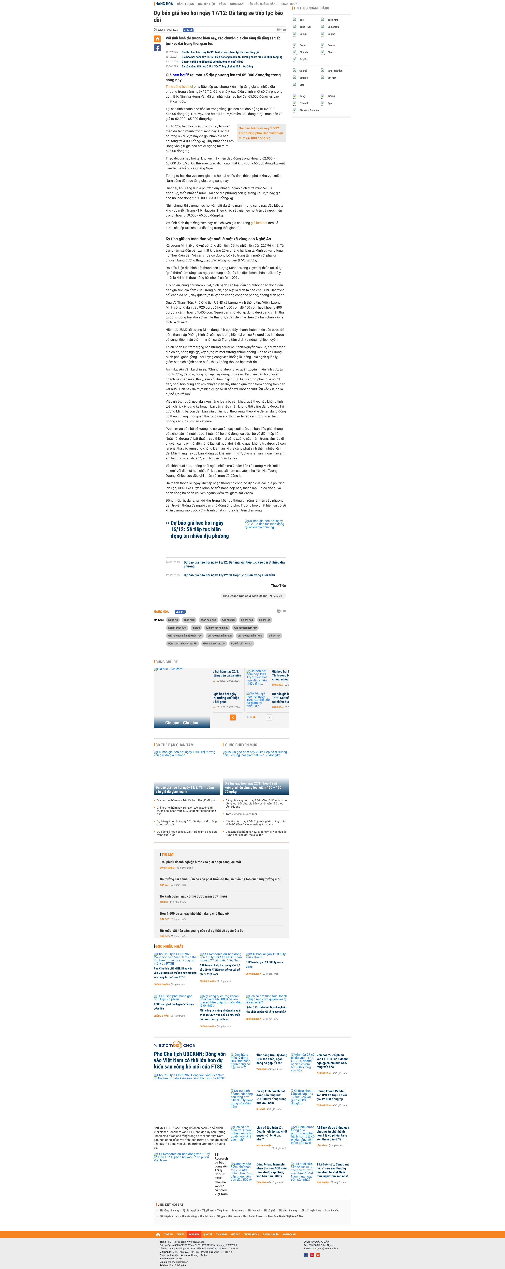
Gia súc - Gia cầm (181, 723)
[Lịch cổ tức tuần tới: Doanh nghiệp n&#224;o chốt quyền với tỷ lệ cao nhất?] (267, 999)
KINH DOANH (289, 1234)
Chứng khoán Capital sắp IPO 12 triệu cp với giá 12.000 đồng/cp (332, 1095)
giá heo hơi (259, 223)
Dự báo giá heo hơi (241, 643)
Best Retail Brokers (254, 1216)
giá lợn (196, 627)
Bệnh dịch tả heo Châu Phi (182, 643)
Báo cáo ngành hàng (262, 4)
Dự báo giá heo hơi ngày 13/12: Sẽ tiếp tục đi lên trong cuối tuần (229, 575)
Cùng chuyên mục (241, 745)
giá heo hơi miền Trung (250, 635)
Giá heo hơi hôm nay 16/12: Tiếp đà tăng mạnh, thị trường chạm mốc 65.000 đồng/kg (232, 57)
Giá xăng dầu (332, 1210)
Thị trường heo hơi (180, 87)
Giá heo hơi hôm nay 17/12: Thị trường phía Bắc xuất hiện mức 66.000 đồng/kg (261, 133)
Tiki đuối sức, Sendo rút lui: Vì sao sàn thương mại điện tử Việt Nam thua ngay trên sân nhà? (333, 1170)
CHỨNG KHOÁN (251, 1234)
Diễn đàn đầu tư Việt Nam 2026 (285, 1216)
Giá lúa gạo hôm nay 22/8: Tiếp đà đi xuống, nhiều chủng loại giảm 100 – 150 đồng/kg (253, 787)
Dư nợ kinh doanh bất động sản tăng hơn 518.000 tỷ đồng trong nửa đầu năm (271, 1097)
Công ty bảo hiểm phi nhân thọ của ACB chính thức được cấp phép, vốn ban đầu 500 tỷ (272, 1170)
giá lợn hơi (274, 635)
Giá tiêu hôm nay (288, 1210)
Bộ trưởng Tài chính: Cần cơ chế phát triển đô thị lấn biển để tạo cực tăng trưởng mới (220, 879)
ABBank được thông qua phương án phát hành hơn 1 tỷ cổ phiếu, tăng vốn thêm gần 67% (333, 1133)
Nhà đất (164, 885)
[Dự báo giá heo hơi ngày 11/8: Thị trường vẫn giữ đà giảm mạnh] (187, 773)
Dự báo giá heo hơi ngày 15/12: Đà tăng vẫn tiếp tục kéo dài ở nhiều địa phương (234, 564)
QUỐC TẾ (207, 1234)
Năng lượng (185, 4)
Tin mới (168, 854)
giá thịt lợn (264, 619)
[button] (233, 717)
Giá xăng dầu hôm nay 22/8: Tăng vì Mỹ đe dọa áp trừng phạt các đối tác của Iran (256, 833)
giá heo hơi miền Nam (220, 635)
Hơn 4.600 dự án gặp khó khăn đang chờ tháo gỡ (194, 914)
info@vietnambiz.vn (177, 1262)
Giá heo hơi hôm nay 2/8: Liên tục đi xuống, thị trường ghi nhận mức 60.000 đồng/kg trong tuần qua (186, 811)
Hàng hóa (164, 3)
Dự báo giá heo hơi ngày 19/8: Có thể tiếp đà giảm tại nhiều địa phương (264, 698)
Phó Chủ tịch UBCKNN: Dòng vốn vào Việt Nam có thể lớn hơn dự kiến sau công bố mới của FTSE (175, 973)
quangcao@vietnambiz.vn (325, 1248)
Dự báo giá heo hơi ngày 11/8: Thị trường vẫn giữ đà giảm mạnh (185, 790)
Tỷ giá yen (222, 1210)
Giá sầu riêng (189, 1216)
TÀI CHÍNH (221, 1234)
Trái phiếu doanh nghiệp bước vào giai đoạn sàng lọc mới (200, 862)
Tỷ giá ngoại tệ (191, 1210)
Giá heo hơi (228, 619)
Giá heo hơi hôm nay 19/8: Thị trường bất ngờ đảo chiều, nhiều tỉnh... (264, 675)
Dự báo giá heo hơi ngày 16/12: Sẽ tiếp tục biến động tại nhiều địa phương (200, 529)
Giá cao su (234, 1216)
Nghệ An (173, 619)
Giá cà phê (269, 1210)
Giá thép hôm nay (169, 1216)
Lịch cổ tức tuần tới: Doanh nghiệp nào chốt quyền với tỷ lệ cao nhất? (266, 1009)
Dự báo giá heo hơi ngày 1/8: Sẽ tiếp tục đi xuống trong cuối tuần (187, 823)
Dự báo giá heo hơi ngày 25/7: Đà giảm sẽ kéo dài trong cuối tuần (187, 833)
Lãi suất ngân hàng (311, 1210)
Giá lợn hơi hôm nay (217, 627)
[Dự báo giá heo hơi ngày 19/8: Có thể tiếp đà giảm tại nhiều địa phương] (233, 700)
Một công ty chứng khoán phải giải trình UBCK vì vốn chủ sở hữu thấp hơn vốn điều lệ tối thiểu (220, 1015)
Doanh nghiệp (167, 867)
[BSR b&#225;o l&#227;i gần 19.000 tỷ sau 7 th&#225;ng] (267, 956)
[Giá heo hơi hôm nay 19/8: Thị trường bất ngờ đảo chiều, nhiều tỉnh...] (233, 677)
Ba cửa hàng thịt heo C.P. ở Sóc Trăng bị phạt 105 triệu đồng (217, 66)
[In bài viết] (280, 29)
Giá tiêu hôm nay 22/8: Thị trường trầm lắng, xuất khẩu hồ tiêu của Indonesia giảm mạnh (255, 823)
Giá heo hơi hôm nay (245, 627)
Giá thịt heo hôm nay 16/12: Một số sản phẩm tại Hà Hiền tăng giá (220, 52)
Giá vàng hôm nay (169, 1210)
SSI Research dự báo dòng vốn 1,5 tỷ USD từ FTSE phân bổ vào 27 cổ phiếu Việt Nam (220, 970)
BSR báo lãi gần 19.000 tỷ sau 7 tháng (264, 964)
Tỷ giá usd (208, 1210)
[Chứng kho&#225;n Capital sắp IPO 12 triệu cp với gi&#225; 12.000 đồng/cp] (303, 1097)
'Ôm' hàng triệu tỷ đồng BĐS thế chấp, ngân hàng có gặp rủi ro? (271, 1059)
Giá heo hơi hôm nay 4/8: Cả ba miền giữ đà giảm (187, 800)
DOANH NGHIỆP (271, 1234)
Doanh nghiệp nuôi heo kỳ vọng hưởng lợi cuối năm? (212, 61)
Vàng (222, 4)
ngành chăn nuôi (177, 627)
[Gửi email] (284, 30)
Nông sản (237, 4)
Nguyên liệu (206, 4)
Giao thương (290, 4)
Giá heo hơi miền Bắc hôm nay (185, 635)
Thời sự (164, 902)
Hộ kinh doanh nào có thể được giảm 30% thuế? (193, 896)
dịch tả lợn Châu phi (214, 643)
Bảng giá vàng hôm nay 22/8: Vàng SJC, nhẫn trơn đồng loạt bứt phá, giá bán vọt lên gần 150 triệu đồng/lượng (256, 803)
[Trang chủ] (157, 38)
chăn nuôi (189, 619)
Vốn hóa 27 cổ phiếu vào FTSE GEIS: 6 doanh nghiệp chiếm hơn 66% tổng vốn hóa (332, 1061)
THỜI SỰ (168, 1234)
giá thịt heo (247, 619)
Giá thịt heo (206, 1216)
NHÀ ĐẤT (235, 1234)
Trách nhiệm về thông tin (173, 1265)
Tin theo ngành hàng (311, 8)
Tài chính (261, 1069)
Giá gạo (220, 1216)
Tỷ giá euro (238, 1210)
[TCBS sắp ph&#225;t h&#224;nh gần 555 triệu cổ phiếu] (175, 998)
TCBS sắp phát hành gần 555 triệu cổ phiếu (174, 1006)
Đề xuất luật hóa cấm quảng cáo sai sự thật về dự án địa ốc (201, 931)
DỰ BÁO (181, 1234)
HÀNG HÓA (194, 1234)
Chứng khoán (161, 984)
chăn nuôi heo (208, 619)
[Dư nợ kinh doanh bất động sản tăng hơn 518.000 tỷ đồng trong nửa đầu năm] (242, 1097)
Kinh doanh (323, 1182)
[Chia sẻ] (157, 47)
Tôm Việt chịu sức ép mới (241, 814)
